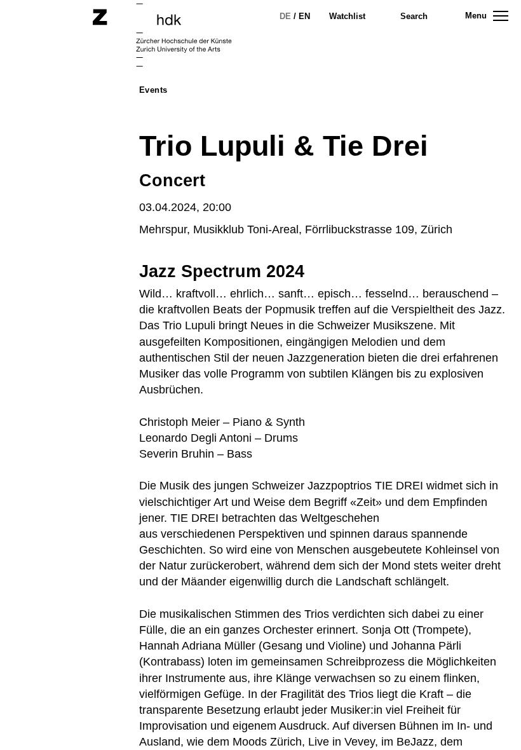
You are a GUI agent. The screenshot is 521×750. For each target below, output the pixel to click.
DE (285, 16)
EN (304, 16)
